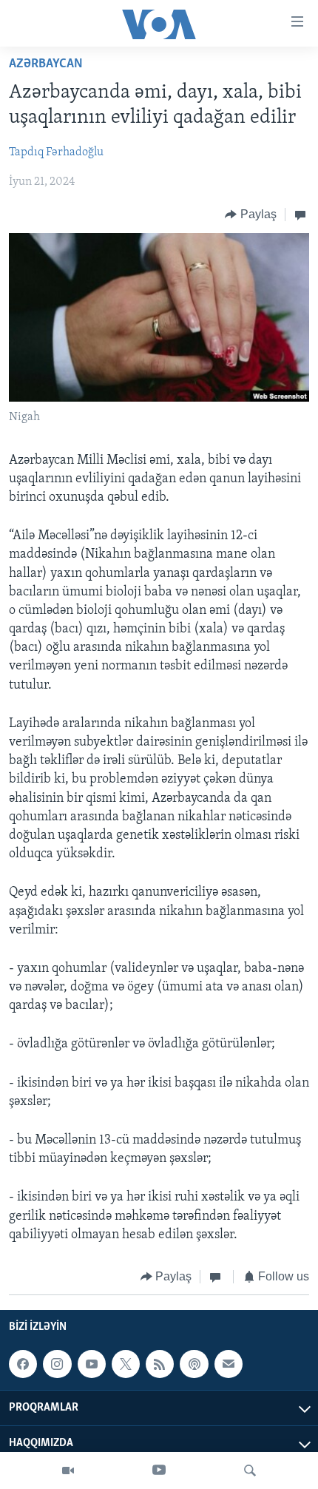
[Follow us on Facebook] (23, 1365)
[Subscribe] (228, 1365)
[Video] (68, 1470)
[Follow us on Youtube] (92, 1365)
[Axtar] (250, 1470)
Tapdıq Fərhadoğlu (56, 152)
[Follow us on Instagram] (57, 1365)
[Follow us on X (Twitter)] (126, 1365)
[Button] (251, 214)
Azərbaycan (46, 64)
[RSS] (160, 1365)
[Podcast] (194, 1365)
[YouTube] (159, 1470)
